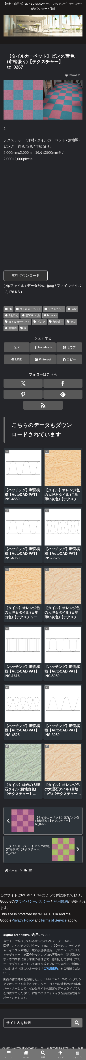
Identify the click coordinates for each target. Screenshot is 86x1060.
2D (10, 309)
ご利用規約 (50, 968)
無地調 (13, 328)
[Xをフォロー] (23, 383)
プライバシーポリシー (32, 901)
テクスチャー (56, 309)
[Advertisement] (43, 210)
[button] (69, 359)
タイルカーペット (30, 309)
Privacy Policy (22, 920)
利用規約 (61, 901)
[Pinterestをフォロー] (23, 394)
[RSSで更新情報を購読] (42, 405)
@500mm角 (33, 315)
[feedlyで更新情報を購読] (62, 394)
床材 (74, 309)
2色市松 (13, 315)
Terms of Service (54, 920)
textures (52, 315)
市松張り (57, 321)
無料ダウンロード (25, 275)
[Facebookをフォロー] (62, 383)
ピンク (41, 321)
